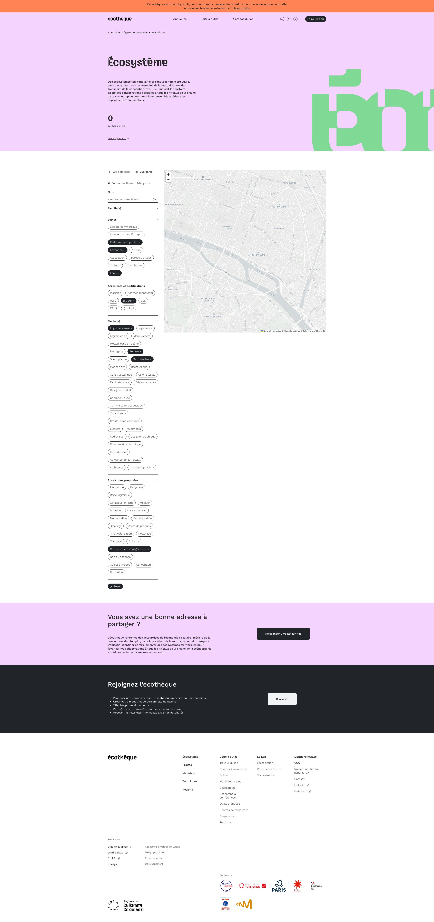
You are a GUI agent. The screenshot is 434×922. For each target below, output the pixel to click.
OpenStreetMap (292, 331)
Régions (127, 32)
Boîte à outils (228, 756)
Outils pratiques (230, 803)
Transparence (265, 775)
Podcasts (225, 822)
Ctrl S (111, 858)
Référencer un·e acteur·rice (283, 633)
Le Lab (261, 756)
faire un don (242, 8)
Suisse (140, 32)
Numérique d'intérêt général (307, 770)
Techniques (189, 781)
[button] (168, 174)
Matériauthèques (230, 781)
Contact (299, 779)
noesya (112, 864)
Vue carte (146, 171)
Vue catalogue (121, 171)
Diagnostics (227, 816)
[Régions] (289, 19)
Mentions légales (305, 756)
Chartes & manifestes (233, 769)
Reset (117, 586)
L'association (265, 762)
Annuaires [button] (180, 19)
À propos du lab (242, 19)
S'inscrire (282, 699)
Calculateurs (227, 787)
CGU (297, 762)
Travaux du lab (229, 762)
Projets (187, 764)
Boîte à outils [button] (210, 19)
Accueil (112, 32)
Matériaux (189, 773)
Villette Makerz (118, 847)
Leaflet (267, 331)
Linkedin (299, 785)
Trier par (142, 183)
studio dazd (115, 852)
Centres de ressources (234, 810)
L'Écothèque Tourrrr (269, 769)
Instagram (300, 791)
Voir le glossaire (117, 138)
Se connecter (295, 19)
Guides (224, 775)
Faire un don (315, 19)
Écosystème (157, 32)
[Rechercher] (282, 19)
